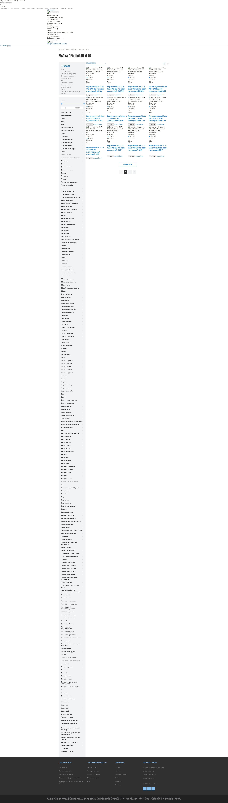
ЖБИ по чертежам (93, 778)
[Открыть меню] (9, 46)
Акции (23, 8)
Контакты (70, 8)
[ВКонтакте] (145, 788)
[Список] (168, 64)
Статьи (117, 767)
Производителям (120, 774)
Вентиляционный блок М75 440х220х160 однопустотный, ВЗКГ (137, 118)
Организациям (15, 8)
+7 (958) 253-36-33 (18, 1)
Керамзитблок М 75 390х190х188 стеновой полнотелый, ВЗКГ (116, 148)
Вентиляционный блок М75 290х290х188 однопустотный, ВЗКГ (158, 89)
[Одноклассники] (153, 788)
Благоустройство (67, 85)
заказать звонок (61, 44)
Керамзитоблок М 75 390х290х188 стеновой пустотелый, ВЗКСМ (95, 89)
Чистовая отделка (67, 83)
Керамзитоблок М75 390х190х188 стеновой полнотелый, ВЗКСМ (116, 89)
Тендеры (63, 8)
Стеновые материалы (68, 74)
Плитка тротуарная (93, 774)
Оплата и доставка (42, 8)
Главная (61, 49)
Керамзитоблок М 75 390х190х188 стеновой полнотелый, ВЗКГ (137, 148)
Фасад (63, 80)
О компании (3, 8)
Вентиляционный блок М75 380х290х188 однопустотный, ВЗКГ (95, 118)
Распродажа (31, 8)
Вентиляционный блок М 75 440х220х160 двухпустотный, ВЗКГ (117, 118)
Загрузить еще (127, 164)
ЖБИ (62, 69)
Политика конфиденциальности (69, 778)
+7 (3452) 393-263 (6, 1)
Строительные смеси (68, 76)
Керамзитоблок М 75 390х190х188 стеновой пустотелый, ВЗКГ (158, 148)
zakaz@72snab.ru (6, 2)
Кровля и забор (66, 87)
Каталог (68, 49)
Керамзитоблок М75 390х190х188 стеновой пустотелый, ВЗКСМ (137, 89)
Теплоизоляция (66, 78)
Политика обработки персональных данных (71, 782)
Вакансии (118, 781)
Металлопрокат (66, 71)
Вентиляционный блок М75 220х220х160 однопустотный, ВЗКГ (158, 118)
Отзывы (117, 778)
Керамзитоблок (92, 767)
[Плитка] (164, 64)
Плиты (63, 89)
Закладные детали (93, 771)
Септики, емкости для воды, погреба (70, 92)
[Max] (149, 788)
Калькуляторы (54, 8)
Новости (118, 771)
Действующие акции (66, 774)
